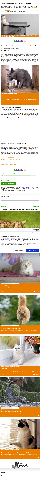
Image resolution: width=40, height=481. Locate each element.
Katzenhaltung (11, 157)
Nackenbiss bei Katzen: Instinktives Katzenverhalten (11, 159)
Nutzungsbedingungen (25, 187)
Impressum (3, 472)
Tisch (31, 45)
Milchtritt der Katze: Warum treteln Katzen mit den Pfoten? (11, 161)
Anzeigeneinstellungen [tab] (25, 232)
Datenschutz (3, 473)
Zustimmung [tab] (5, 232)
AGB (1, 475)
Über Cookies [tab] (34, 232)
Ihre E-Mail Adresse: (5, 196)
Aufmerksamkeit (26, 113)
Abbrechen (3, 206)
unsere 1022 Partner (8, 238)
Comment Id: (3, 193)
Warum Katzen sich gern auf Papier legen (9, 164)
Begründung (3, 199)
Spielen (27, 147)
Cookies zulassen (32, 250)
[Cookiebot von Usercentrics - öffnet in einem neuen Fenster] (34, 230)
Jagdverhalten (7, 10)
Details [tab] (15, 232)
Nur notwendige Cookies (19, 250)
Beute (2, 54)
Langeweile (14, 112)
